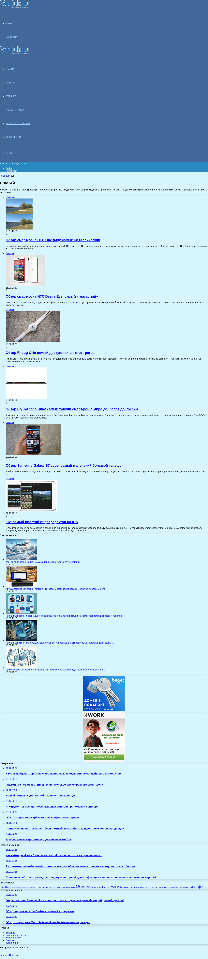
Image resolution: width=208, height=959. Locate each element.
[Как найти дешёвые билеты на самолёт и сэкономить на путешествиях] (21, 559)
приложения (183, 887)
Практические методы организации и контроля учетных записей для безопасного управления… (56, 669)
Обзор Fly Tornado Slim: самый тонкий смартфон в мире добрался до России (72, 409)
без (109, 887)
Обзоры (10, 940)
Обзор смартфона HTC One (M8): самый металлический (53, 240)
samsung (61, 887)
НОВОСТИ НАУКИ (15, 110)
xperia (72, 887)
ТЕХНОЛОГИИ (13, 137)
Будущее (10, 932)
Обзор (82, 886)
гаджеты (116, 887)
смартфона (197, 887)
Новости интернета (18, 123)
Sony (67, 887)
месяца (145, 887)
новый (161, 887)
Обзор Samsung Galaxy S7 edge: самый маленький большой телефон (65, 465)
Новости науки (13, 937)
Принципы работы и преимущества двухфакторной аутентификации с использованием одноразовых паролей (64, 616)
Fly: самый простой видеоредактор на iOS (42, 522)
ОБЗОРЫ (10, 82)
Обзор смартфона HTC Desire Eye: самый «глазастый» (52, 296)
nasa (51, 887)
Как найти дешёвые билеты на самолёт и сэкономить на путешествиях (43, 562)
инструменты (135, 887)
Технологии (12, 943)
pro (54, 887)
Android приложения (15, 887)
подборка (174, 887)
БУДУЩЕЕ (11, 96)
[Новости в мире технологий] (14, 7)
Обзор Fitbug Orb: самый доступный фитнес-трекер (50, 353)
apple (26, 887)
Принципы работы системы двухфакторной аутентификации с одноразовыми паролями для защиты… (60, 643)
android (3, 887)
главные (125, 887)
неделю (154, 887)
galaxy (32, 887)
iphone (46, 887)
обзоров (167, 887)
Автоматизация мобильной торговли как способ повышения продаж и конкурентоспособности (55, 589)
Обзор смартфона (97, 887)
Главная (4, 176)
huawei (39, 887)
